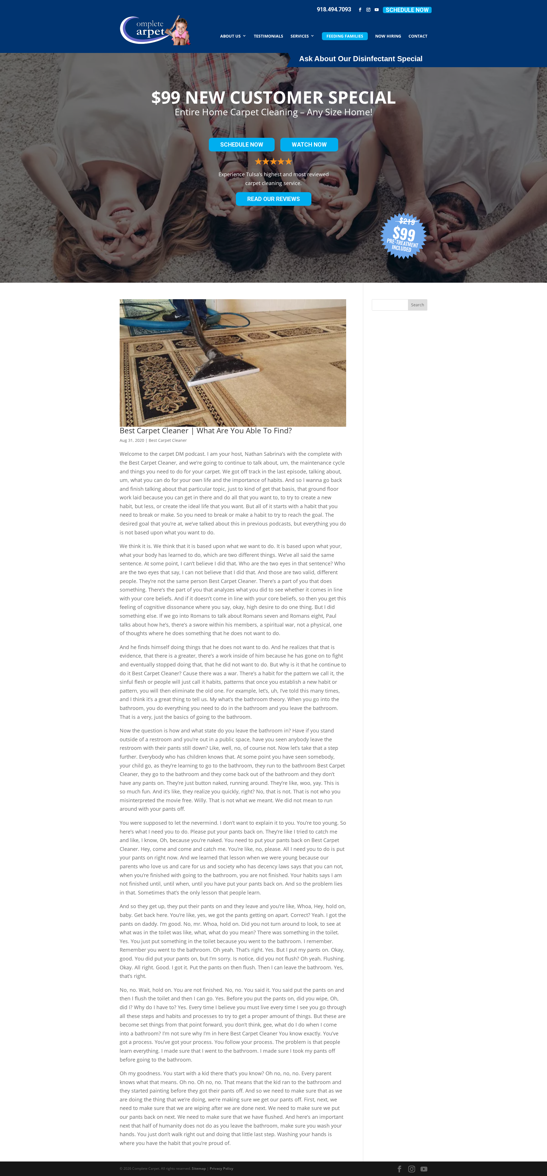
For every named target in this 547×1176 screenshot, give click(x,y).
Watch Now (309, 144)
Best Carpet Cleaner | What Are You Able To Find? (206, 430)
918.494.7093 (334, 9)
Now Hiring (388, 35)
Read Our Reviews (273, 199)
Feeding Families (344, 36)
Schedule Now (407, 10)
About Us (230, 35)
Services (300, 35)
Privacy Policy (221, 1168)
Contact (418, 35)
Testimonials (268, 35)
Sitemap (199, 1168)
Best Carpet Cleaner (168, 440)
